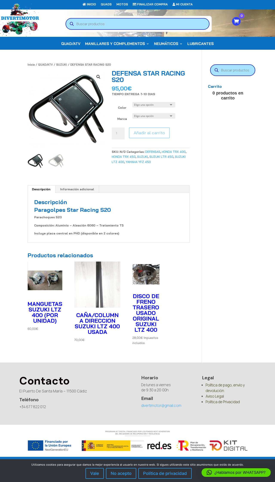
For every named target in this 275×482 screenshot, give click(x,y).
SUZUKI (61, 64)
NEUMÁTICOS (166, 44)
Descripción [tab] (41, 189)
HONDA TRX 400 (174, 152)
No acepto (121, 473)
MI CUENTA (184, 4)
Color (122, 108)
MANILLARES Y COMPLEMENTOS (115, 44)
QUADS (106, 4)
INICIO (91, 4)
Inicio (31, 64)
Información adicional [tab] (77, 189)
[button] (98, 77)
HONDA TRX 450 (124, 157)
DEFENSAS (152, 152)
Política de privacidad (165, 473)
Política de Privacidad (223, 401)
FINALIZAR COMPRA (152, 4)
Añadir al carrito (149, 132)
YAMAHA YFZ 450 (138, 162)
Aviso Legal (215, 396)
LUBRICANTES (200, 44)
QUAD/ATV (70, 44)
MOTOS (122, 4)
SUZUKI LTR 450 (161, 157)
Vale (94, 473)
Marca (122, 119)
